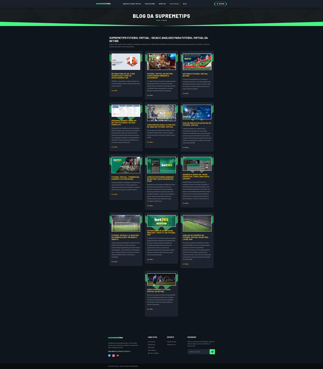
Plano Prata (151, 347)
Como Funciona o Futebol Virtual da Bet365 (159, 290)
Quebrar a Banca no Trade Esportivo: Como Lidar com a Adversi (196, 177)
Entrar (221, 4)
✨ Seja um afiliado (153, 353)
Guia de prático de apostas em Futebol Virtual (197, 124)
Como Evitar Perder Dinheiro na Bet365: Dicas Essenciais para (160, 179)
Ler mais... (115, 90)
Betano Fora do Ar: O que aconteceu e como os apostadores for (123, 76)
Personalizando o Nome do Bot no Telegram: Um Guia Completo (124, 123)
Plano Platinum (152, 350)
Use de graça (174, 4)
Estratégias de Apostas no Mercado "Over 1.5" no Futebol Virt (161, 233)
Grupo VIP (162, 4)
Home (158, 20)
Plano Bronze (151, 344)
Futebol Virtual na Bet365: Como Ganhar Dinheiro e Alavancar (160, 76)
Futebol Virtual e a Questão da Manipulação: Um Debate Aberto (125, 237)
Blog (185, 4)
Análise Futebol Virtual (132, 4)
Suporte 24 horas (171, 341)
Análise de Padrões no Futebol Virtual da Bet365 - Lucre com (196, 237)
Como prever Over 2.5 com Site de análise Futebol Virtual (161, 126)
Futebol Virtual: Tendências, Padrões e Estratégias (126, 178)
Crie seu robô (150, 4)
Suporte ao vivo (171, 344)
